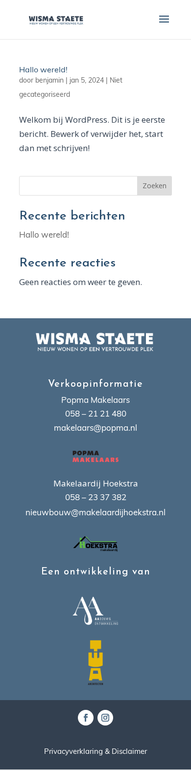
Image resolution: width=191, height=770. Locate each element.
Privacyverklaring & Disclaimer (95, 752)
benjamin (49, 81)
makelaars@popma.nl (95, 428)
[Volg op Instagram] (105, 718)
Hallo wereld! (43, 70)
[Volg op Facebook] (86, 718)
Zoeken (155, 185)
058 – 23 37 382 (95, 498)
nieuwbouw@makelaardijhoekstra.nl (95, 513)
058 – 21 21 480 (95, 414)
